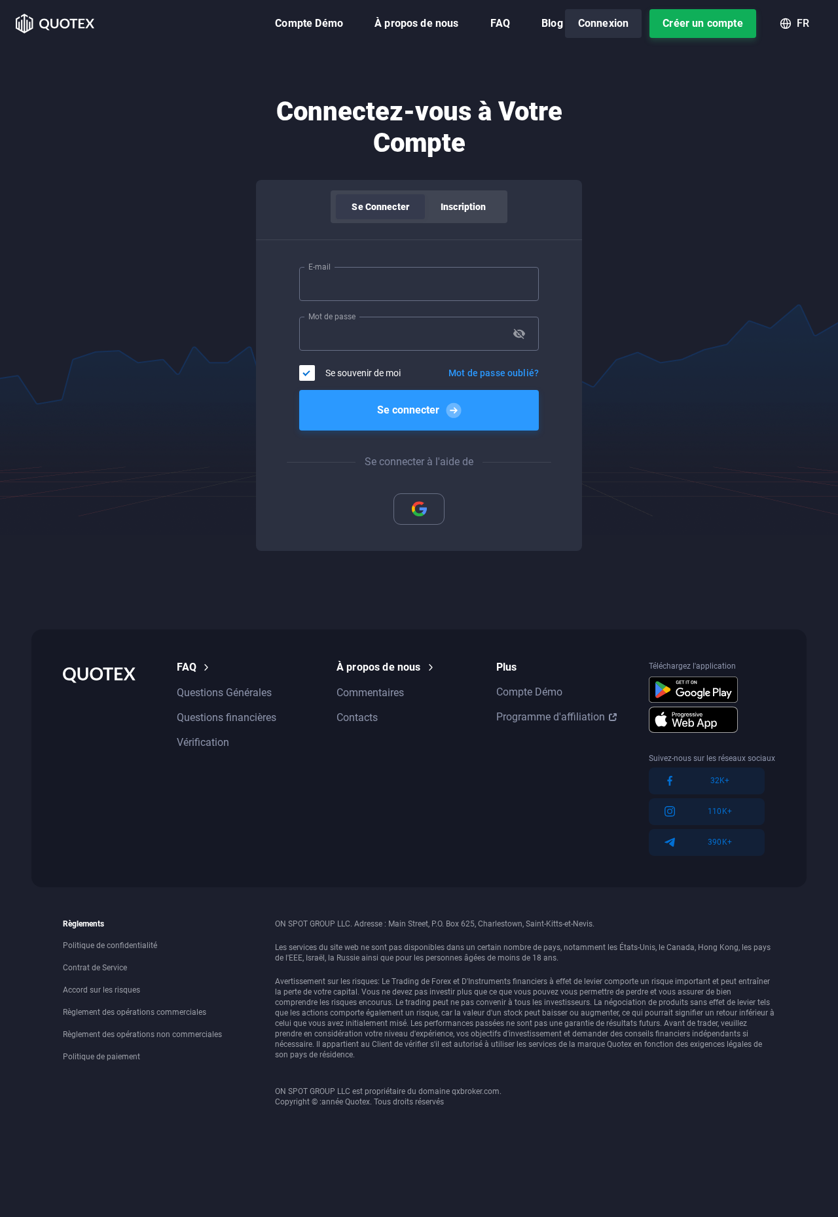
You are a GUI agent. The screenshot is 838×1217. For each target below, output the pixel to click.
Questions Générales (224, 692)
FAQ (500, 23)
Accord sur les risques (101, 990)
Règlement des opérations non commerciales (142, 1034)
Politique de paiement (101, 1056)
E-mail (319, 267)
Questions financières (226, 717)
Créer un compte (702, 23)
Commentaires (370, 692)
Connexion (603, 23)
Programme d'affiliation (550, 717)
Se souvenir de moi (363, 373)
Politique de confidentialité (110, 945)
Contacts (357, 717)
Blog (552, 23)
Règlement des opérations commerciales (134, 1012)
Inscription (463, 207)
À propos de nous (416, 23)
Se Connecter (380, 207)
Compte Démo (309, 23)
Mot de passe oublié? (493, 373)
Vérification (203, 742)
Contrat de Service (95, 967)
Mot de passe (331, 316)
